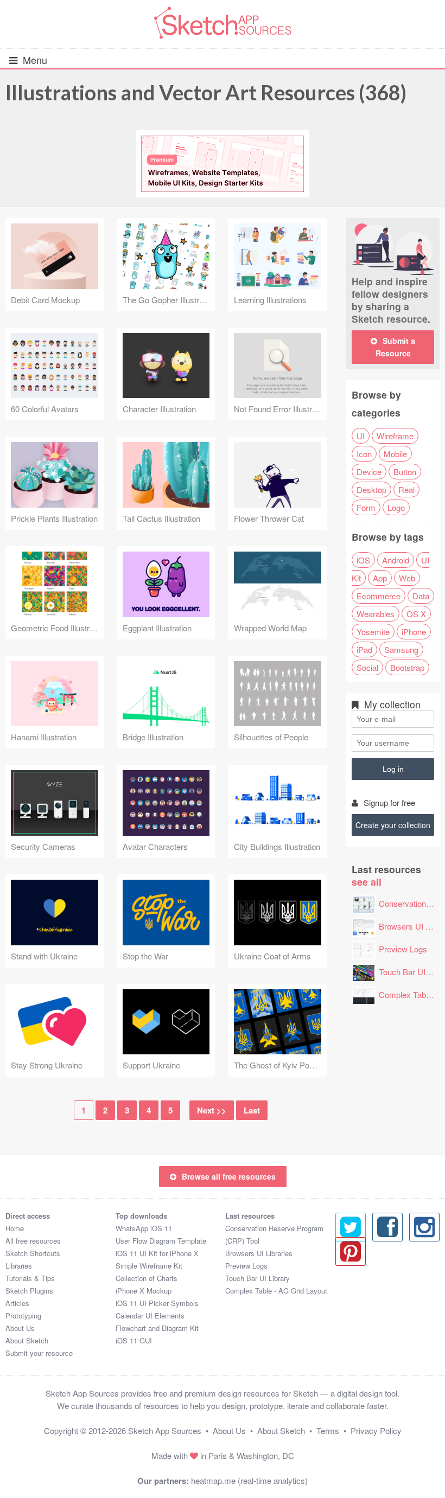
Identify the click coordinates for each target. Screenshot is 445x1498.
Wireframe (395, 435)
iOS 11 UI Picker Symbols (157, 1303)
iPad (364, 649)
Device (369, 471)
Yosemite (373, 631)
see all (367, 881)
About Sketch (26, 1340)
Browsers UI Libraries (259, 1253)
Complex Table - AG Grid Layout (276, 1290)
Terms (327, 1430)
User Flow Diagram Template (161, 1240)
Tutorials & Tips (30, 1278)
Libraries (18, 1265)
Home (14, 1228)
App (380, 578)
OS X (416, 613)
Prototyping (23, 1315)
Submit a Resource (396, 347)
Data (420, 595)
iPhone (414, 631)
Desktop (371, 489)
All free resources (33, 1240)
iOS (363, 560)
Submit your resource (39, 1353)
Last (252, 1110)
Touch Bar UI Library (257, 1278)
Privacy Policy (376, 1430)
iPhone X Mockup (143, 1290)
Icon (364, 453)
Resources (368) (205, 92)
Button (404, 471)
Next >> (211, 1110)
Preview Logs (403, 949)
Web (407, 578)
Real (406, 489)
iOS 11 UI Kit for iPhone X (157, 1253)
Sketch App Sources (164, 1430)
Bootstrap (407, 667)
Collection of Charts (146, 1278)
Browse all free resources (229, 1176)
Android (395, 560)
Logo (396, 507)
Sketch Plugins (29, 1290)
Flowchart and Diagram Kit (157, 1328)
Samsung (401, 649)
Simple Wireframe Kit (149, 1265)
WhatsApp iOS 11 (144, 1228)
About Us (20, 1328)
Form (366, 507)
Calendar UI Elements (150, 1315)
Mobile (395, 453)
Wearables (376, 613)
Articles (17, 1303)
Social (367, 667)
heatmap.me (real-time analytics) (249, 1480)
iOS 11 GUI (134, 1340)
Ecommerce (378, 595)
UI (361, 435)
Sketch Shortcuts (32, 1253)
